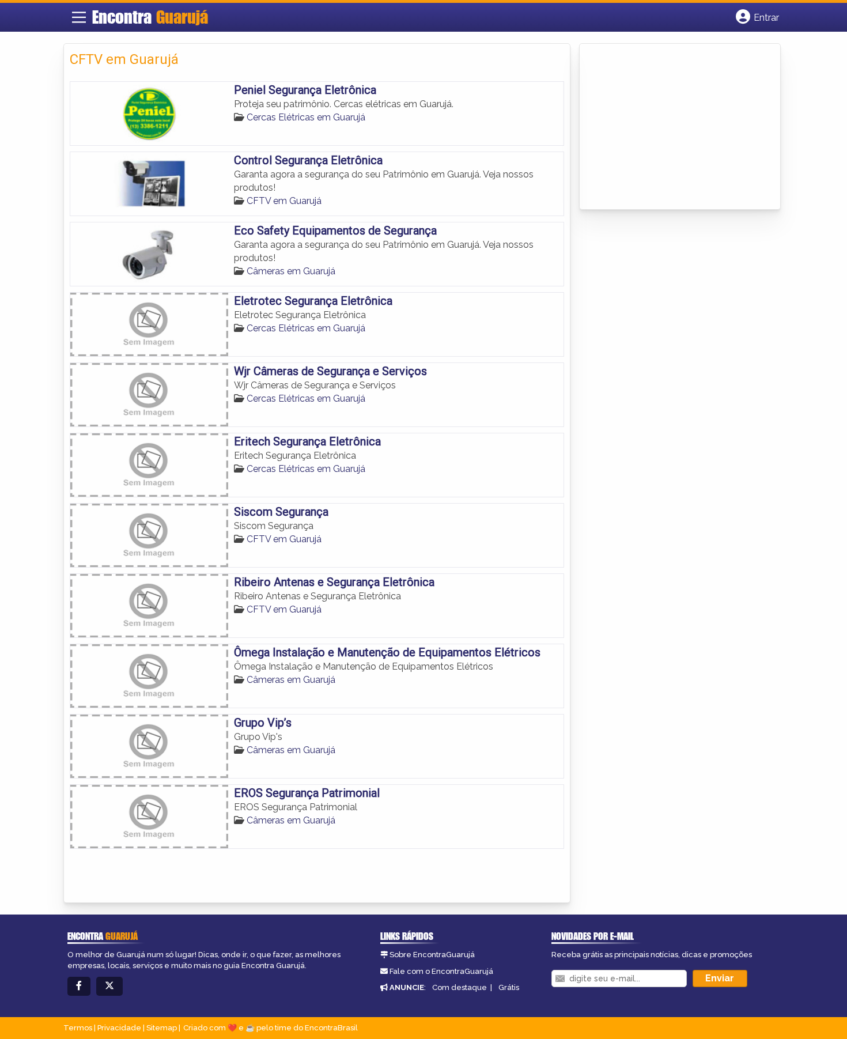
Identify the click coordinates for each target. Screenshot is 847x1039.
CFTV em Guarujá (284, 200)
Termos (77, 1027)
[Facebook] (78, 986)
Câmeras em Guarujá (291, 271)
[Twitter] (109, 986)
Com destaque (459, 987)
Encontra (150, 16)
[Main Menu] (78, 17)
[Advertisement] (671, 127)
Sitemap (161, 1027)
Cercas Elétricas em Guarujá (306, 117)
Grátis (508, 987)
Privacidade (119, 1027)
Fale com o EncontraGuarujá (441, 971)
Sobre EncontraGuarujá (432, 954)
